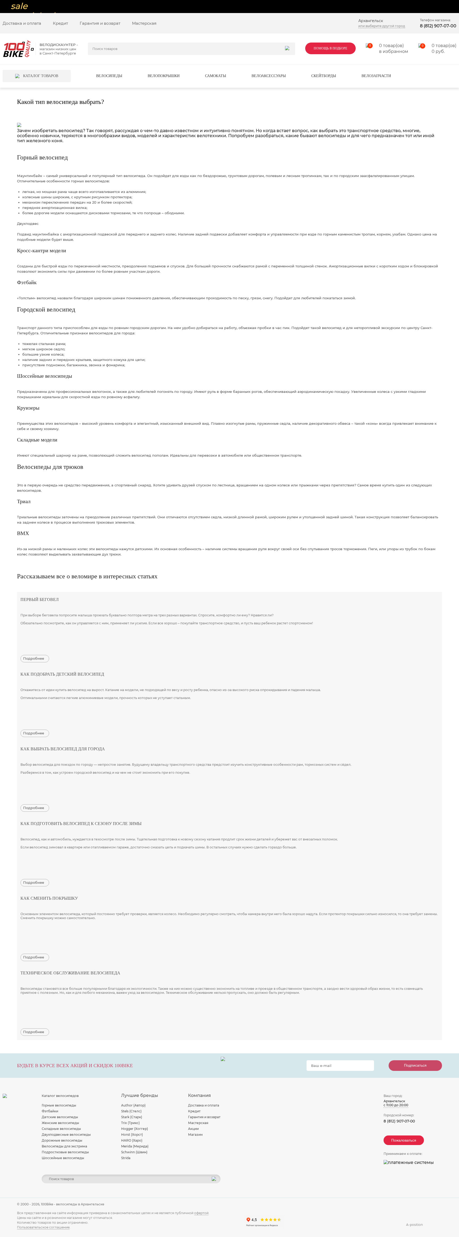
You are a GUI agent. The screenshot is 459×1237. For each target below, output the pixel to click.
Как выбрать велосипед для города (62, 749)
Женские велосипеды (60, 1123)
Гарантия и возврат (100, 23)
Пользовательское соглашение (43, 1227)
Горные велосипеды (59, 1105)
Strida (125, 1158)
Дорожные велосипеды (62, 1140)
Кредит (60, 23)
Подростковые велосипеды (65, 1152)
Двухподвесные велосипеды (66, 1135)
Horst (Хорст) (132, 1135)
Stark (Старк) (131, 1117)
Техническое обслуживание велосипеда (70, 973)
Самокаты (215, 76)
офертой (201, 1213)
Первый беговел (39, 599)
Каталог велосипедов (60, 1096)
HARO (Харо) (131, 1140)
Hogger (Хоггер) (134, 1129)
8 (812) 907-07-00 (438, 25)
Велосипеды (109, 76)
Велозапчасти (376, 76)
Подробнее (33, 658)
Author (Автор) (133, 1105)
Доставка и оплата (22, 23)
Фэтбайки (50, 1111)
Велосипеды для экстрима (64, 1146)
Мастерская (144, 23)
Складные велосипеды (61, 1129)
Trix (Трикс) (130, 1123)
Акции (193, 1129)
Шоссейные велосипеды (63, 1158)
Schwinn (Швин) (134, 1152)
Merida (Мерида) (134, 1146)
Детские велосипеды (60, 1117)
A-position (414, 1225)
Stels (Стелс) (131, 1111)
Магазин (195, 1135)
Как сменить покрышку (49, 898)
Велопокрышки (164, 76)
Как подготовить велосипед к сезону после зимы (81, 823)
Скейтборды (323, 76)
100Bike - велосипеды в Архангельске (72, 1204)
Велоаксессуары (269, 76)
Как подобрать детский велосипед (62, 674)
